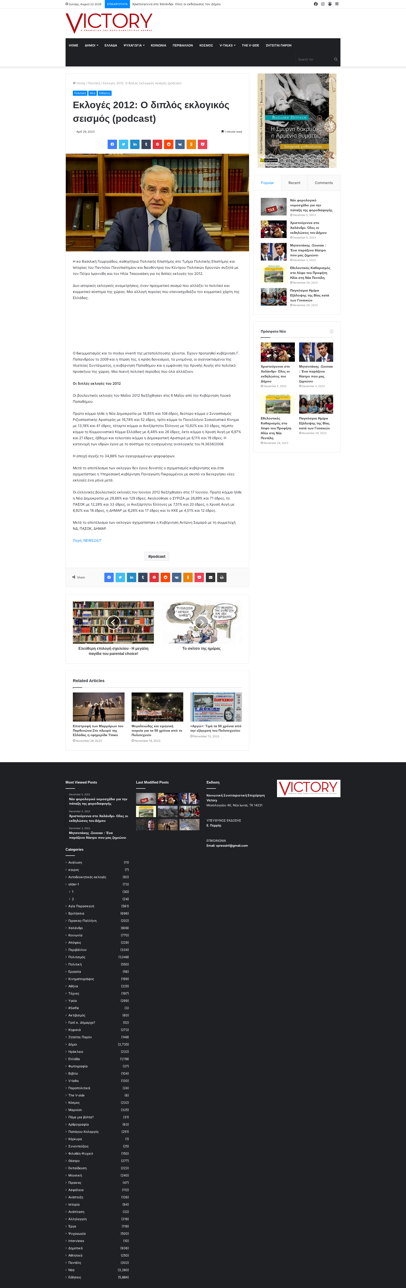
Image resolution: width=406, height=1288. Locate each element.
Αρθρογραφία (78, 1124)
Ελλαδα (111, 45)
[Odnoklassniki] (191, 144)
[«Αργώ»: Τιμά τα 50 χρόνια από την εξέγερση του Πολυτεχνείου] (216, 707)
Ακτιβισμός (76, 1015)
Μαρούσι (75, 1110)
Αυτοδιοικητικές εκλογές (87, 877)
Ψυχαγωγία (77, 1233)
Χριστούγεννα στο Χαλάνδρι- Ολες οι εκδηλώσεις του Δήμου (308, 228)
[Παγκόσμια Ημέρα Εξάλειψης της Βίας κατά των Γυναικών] (274, 297)
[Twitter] (123, 144)
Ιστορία (74, 1204)
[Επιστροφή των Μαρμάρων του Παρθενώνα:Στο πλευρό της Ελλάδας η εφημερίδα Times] (99, 707)
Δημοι (90, 45)
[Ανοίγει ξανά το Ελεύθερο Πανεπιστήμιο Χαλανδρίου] (146, 824)
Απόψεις (74, 942)
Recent (294, 183)
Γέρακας (74, 1182)
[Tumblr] (146, 144)
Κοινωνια (158, 45)
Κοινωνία (75, 935)
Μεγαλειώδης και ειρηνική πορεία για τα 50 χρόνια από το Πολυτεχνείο (157, 730)
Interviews (76, 1241)
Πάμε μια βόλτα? (81, 1117)
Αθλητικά (75, 1255)
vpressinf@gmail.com (232, 845)
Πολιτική (94, 83)
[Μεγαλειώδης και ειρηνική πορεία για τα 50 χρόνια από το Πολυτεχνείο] (157, 706)
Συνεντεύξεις (78, 1146)
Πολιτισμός (76, 957)
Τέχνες (73, 993)
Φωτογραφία (78, 1066)
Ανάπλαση (76, 1212)
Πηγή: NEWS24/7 (87, 540)
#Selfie (73, 1008)
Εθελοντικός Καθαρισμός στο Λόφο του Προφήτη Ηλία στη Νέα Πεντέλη (310, 273)
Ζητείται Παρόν (80, 1037)
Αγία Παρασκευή (81, 906)
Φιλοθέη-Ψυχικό (80, 1153)
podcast (158, 556)
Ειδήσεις (104, 93)
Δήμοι (72, 1044)
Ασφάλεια (76, 1190)
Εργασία (74, 971)
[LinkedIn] (135, 144)
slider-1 (73, 884)
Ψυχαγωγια (133, 45)
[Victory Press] (109, 23)
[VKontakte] (180, 144)
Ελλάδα (74, 1059)
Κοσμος (206, 45)
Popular (267, 183)
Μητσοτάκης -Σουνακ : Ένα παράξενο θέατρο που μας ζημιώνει (179, 4)
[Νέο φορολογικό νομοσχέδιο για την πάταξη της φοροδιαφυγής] (274, 206)
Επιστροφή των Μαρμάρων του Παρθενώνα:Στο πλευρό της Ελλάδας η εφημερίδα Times (98, 730)
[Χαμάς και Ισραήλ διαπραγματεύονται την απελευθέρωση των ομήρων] (168, 811)
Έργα (72, 1226)
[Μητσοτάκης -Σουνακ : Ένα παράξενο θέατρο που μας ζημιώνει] (274, 252)
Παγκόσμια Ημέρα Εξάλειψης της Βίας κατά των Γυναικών (309, 295)
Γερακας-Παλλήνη (82, 921)
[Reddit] (168, 144)
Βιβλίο (73, 1073)
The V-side (250, 45)
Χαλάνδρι (75, 928)
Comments (324, 183)
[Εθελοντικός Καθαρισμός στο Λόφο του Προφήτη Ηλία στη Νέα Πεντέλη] (274, 274)
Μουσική (75, 1175)
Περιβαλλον (183, 45)
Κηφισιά (74, 1030)
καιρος (73, 870)
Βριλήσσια (76, 913)
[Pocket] (202, 144)
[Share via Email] (210, 577)
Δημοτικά (75, 1248)
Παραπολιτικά (79, 1088)
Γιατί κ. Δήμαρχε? (81, 1022)
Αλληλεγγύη (77, 1219)
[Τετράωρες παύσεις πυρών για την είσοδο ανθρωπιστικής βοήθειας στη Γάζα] (189, 824)
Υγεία (72, 1001)
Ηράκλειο (75, 1051)
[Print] (221, 577)
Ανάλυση (75, 862)
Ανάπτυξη (75, 1197)
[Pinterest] (157, 144)
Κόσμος (74, 1102)
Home (73, 45)
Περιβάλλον (77, 950)
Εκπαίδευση (77, 1168)
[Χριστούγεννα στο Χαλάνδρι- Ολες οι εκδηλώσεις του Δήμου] (274, 229)
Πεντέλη (74, 1263)
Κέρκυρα (75, 1139)
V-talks (226, 45)
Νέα (92, 93)
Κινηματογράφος (81, 979)
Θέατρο (74, 1161)
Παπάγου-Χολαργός (83, 1132)
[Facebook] (112, 144)
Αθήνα (73, 986)
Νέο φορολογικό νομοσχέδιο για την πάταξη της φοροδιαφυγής (311, 205)
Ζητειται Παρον (279, 45)
